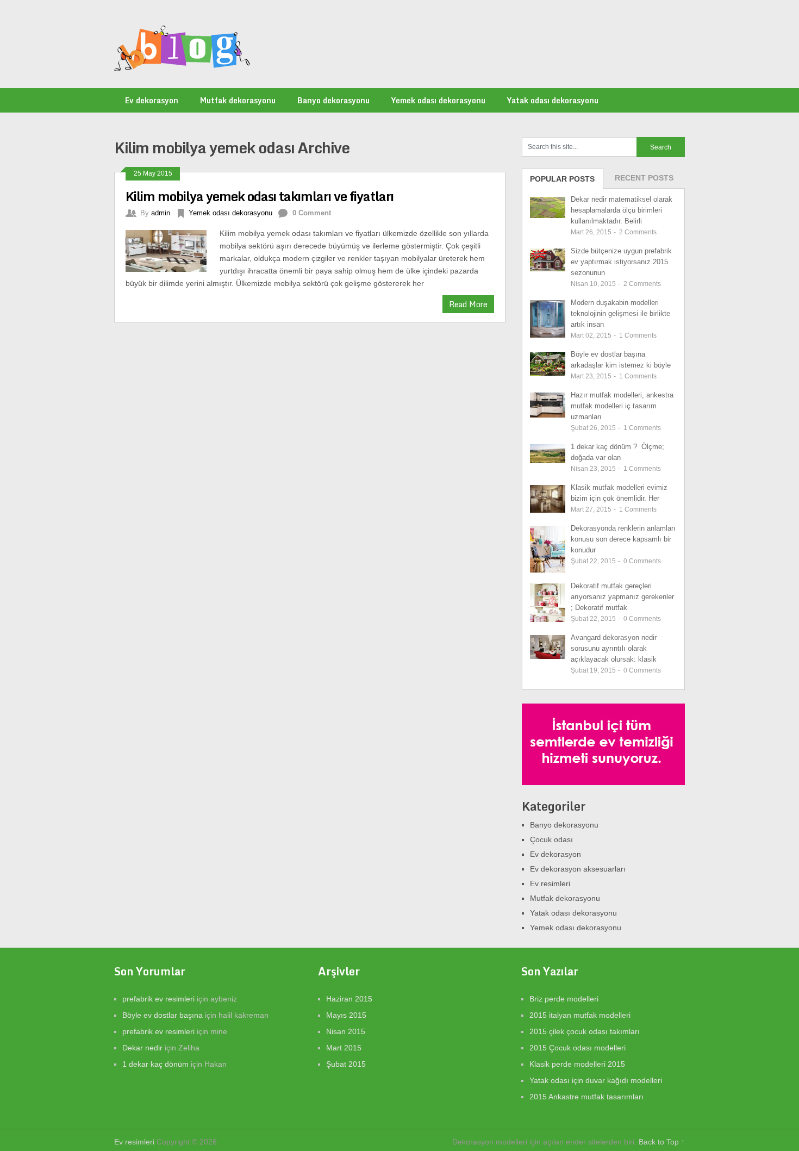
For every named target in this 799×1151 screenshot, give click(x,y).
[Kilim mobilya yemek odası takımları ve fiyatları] (173, 249)
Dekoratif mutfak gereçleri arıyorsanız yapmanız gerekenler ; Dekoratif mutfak (622, 597)
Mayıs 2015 (346, 1015)
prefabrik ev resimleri (158, 998)
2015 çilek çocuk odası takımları (584, 1031)
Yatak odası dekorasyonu (552, 100)
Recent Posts (644, 177)
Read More (468, 304)
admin (160, 213)
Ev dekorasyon (151, 100)
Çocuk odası (551, 839)
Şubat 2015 (346, 1064)
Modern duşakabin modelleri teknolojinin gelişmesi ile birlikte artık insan (620, 313)
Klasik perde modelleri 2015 (577, 1064)
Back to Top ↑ (662, 1141)
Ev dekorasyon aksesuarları (578, 868)
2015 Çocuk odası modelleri (577, 1047)
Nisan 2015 (345, 1031)
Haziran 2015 (349, 998)
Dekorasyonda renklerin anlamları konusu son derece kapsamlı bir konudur (623, 539)
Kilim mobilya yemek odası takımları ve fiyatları (260, 196)
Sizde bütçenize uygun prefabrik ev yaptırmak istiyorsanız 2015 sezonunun (621, 262)
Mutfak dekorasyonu (238, 100)
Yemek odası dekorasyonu (438, 100)
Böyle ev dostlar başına (162, 1015)
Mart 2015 (343, 1047)
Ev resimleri (550, 883)
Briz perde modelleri (563, 998)
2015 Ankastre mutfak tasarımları (586, 1096)
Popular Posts (562, 179)
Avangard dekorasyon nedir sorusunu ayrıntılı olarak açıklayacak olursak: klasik (614, 648)
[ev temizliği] (603, 782)
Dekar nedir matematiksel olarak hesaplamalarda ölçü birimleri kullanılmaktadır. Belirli (621, 210)
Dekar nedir (142, 1047)
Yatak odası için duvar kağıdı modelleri (595, 1080)
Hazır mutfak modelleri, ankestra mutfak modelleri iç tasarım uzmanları (622, 406)
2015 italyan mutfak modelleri (580, 1015)
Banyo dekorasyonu (333, 100)
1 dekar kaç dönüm (155, 1064)
